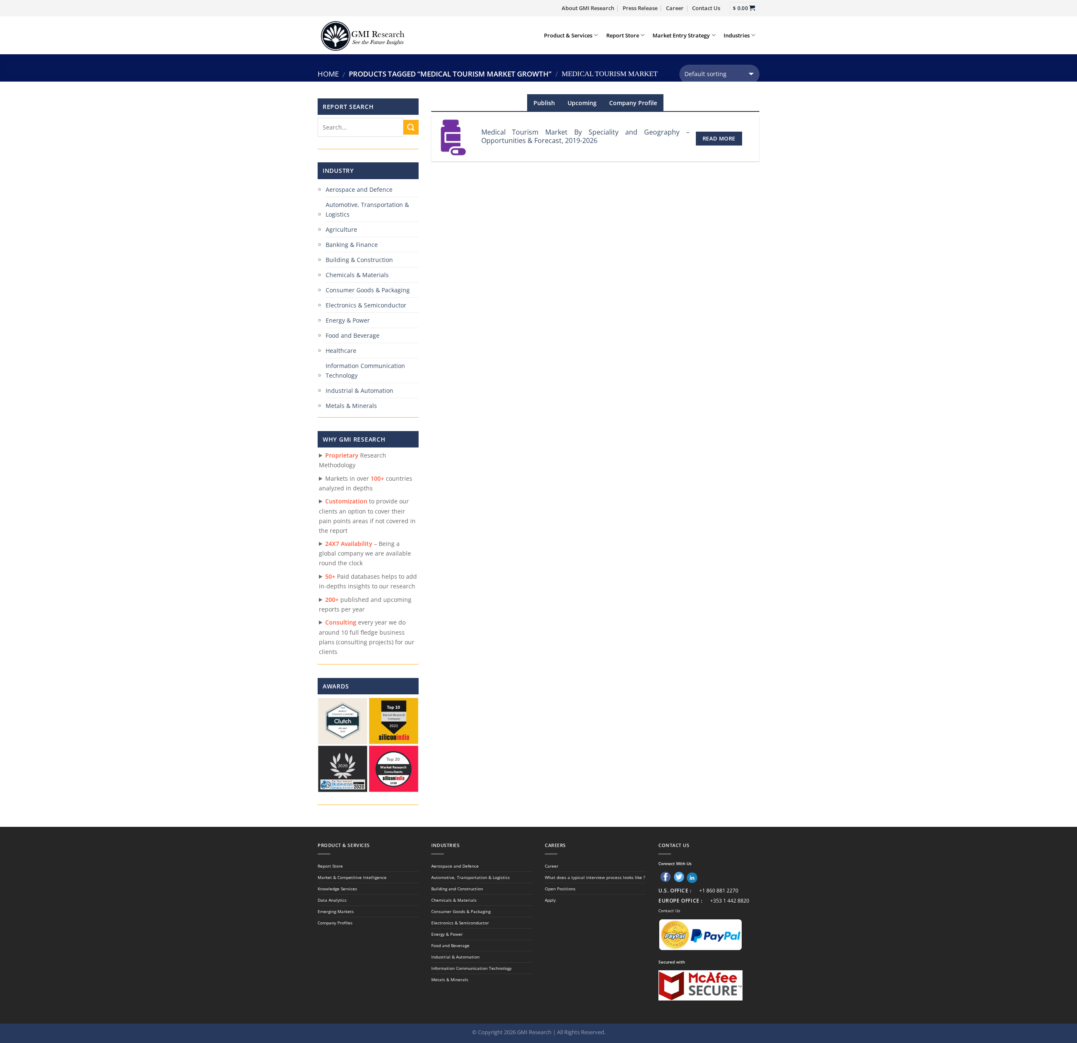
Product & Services (568, 35)
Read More (719, 138)
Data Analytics (332, 900)
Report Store (622, 35)
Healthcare (341, 351)
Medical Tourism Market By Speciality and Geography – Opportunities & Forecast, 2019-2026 (585, 136)
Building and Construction (457, 889)
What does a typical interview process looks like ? (595, 877)
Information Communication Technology (365, 370)
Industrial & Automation (359, 390)
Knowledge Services (337, 889)
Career (675, 8)
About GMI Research (588, 8)
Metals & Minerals (351, 406)
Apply (550, 900)
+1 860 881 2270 (718, 890)
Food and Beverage (352, 335)
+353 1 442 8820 (729, 900)
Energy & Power (348, 320)
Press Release (640, 8)
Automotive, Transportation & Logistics (367, 209)
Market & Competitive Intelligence (352, 877)
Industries (737, 35)
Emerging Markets (336, 911)
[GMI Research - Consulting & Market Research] (362, 35)
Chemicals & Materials (357, 275)
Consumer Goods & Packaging (368, 290)
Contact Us (706, 8)
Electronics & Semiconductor (366, 305)
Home (328, 74)
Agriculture (341, 229)
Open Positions (560, 889)
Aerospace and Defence (359, 189)
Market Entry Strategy (681, 35)
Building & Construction (359, 260)
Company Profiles (335, 923)
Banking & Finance (352, 245)
